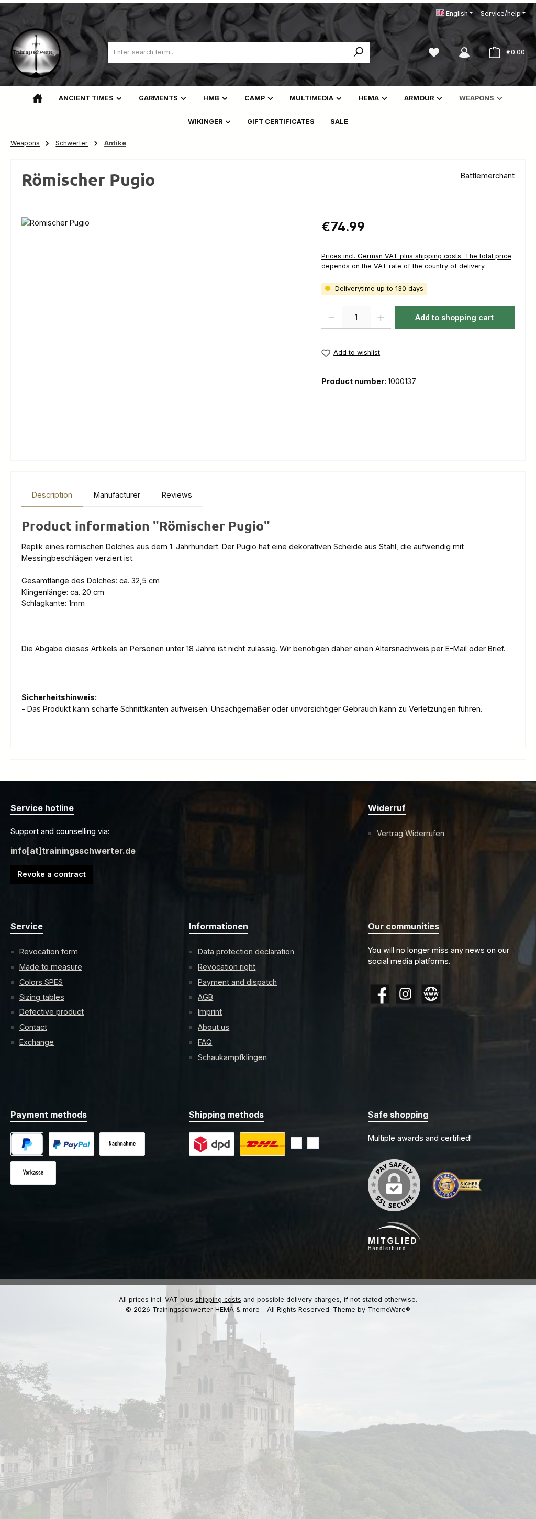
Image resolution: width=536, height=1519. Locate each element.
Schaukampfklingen (232, 1057)
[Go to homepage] (36, 52)
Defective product (51, 1011)
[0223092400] (160, 329)
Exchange (36, 1042)
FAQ (205, 1042)
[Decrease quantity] (331, 317)
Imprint (210, 1011)
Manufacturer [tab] (117, 494)
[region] (161, 329)
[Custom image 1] (71, 1144)
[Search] (359, 52)
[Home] (38, 98)
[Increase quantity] (381, 317)
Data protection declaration (246, 951)
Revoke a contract (51, 874)
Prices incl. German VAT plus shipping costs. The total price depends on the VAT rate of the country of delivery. (416, 261)
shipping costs (218, 1299)
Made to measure (50, 966)
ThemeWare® (388, 1309)
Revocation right (226, 966)
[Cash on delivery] (122, 1144)
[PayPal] (26, 1144)
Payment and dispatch (237, 981)
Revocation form (48, 951)
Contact (33, 1026)
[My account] (464, 52)
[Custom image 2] (262, 1144)
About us (213, 1026)
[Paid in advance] (33, 1173)
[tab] (52, 495)
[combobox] (227, 52)
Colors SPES (41, 981)
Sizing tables (41, 997)
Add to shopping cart (454, 317)
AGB (205, 997)
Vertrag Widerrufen (410, 833)
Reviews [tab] (177, 494)
